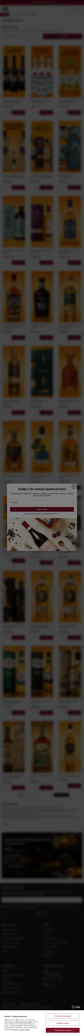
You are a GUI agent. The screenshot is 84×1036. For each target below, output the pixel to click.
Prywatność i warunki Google (20, 1030)
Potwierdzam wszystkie (62, 1030)
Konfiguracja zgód (62, 1023)
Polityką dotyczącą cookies (23, 1022)
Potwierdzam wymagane (62, 1016)
